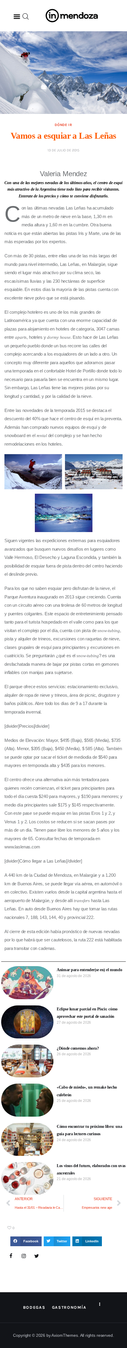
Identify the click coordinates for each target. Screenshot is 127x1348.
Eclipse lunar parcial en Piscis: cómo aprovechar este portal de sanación (87, 1013)
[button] (17, 16)
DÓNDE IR (63, 125)
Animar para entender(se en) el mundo (89, 970)
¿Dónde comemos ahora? (78, 1048)
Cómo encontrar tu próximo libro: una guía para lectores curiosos (89, 1130)
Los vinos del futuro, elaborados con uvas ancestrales (91, 1169)
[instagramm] (24, 1256)
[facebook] (11, 1256)
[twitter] (37, 1256)
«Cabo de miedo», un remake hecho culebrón (87, 1091)
